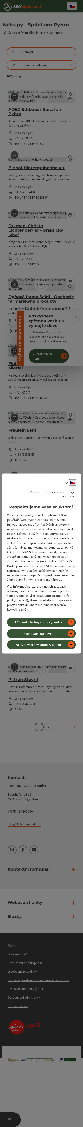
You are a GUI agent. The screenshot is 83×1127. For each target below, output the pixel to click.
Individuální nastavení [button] (38, 633)
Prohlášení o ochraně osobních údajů (52, 492)
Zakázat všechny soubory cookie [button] (38, 644)
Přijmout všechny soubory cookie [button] (38, 622)
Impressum (68, 496)
